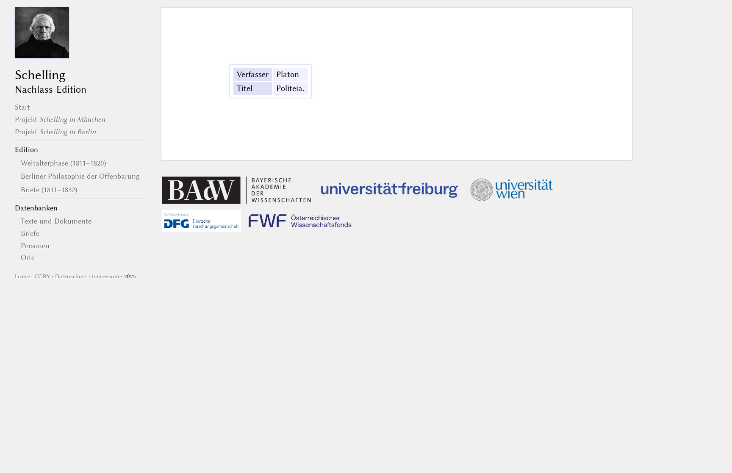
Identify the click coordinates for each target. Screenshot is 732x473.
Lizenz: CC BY (32, 276)
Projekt (60, 119)
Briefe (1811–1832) (49, 189)
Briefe (30, 233)
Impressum (105, 276)
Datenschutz (71, 276)
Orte (28, 257)
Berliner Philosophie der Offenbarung (80, 176)
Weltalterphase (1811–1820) (63, 163)
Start (22, 107)
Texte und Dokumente (56, 221)
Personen (35, 245)
